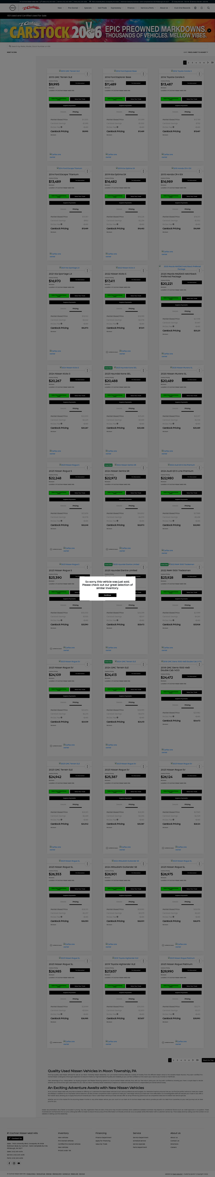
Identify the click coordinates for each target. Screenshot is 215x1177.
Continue (107, 595)
